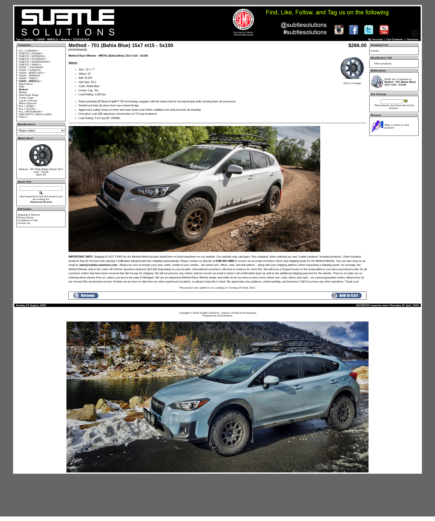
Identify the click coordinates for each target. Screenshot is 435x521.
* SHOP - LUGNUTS (29, 70)
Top (18, 39)
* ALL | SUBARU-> (28, 50)
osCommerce (224, 315)
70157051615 (81, 39)
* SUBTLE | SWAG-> (29, 64)
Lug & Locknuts (28, 100)
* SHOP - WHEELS (47, 39)
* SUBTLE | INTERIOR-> (31, 56)
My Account (375, 39)
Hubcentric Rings (29, 95)
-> (29, 81)
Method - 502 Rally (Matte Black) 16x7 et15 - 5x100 (41, 170)
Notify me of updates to (400, 82)
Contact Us (23, 223)
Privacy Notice (25, 217)
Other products (382, 63)
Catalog (28, 39)
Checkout (412, 39)
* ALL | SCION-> (26, 108)
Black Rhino (26, 84)
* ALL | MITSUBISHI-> (30, 111)
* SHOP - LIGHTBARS (30, 67)
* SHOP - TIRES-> (28, 78)
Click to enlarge (352, 83)
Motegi (23, 92)
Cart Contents (394, 39)
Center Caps (26, 97)
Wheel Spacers (28, 103)
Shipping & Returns (28, 214)
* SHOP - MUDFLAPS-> (31, 72)
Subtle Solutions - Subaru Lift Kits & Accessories (228, 312)
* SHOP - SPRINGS (28, 75)
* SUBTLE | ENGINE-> (30, 53)
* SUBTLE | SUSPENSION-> (34, 61)
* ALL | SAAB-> (26, 106)
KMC (21, 86)
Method (65, 39)
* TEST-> (22, 117)
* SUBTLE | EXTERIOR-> (32, 59)
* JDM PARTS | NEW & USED (34, 114)
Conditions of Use (27, 220)
